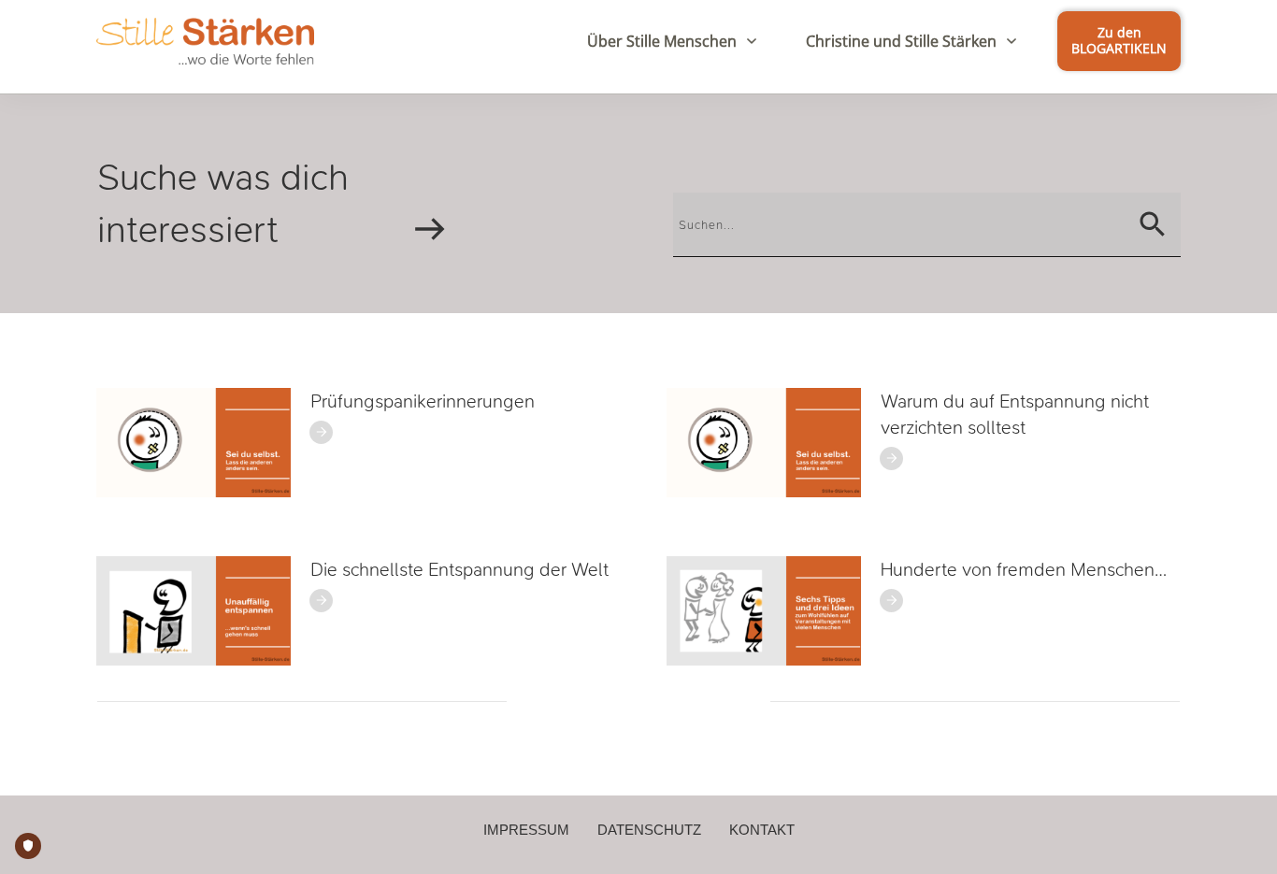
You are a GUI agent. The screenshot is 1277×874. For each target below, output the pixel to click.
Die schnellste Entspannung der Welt (459, 569)
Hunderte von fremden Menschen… (1024, 569)
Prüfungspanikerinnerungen (422, 401)
